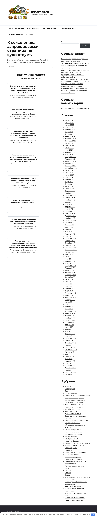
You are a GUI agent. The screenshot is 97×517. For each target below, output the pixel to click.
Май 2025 (69, 150)
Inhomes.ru (40, 12)
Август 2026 (69, 120)
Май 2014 (68, 259)
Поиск (63, 41)
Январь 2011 (70, 341)
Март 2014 (69, 263)
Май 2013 (68, 286)
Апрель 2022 (70, 191)
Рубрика (68, 470)
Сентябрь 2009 (71, 375)
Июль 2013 (69, 282)
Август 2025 (69, 143)
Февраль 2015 (70, 238)
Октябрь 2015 (70, 220)
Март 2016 (69, 209)
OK (93, 514)
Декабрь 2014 (70, 243)
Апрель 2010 (70, 361)
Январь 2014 (70, 268)
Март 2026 (69, 132)
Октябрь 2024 (70, 166)
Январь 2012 (70, 313)
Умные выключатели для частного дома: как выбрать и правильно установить (75, 66)
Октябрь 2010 (70, 347)
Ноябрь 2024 (70, 164)
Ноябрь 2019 (70, 200)
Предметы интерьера (74, 459)
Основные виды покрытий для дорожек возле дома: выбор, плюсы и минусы (23, 181)
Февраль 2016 (70, 211)
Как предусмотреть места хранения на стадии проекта (23, 201)
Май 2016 (68, 204)
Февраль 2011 (70, 338)
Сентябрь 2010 (71, 350)
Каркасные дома (69, 28)
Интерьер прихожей (73, 430)
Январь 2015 (70, 241)
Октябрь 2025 (70, 141)
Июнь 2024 (69, 175)
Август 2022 (70, 186)
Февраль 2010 (70, 366)
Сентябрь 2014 (71, 250)
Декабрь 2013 (70, 270)
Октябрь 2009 (70, 372)
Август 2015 (69, 225)
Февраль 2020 (71, 195)
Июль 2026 (69, 123)
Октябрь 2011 (70, 320)
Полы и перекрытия (73, 457)
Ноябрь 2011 (70, 318)
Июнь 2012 (69, 302)
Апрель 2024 (70, 179)
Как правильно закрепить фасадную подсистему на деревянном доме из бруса (23, 112)
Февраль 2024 (70, 184)
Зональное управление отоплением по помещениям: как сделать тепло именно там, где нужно (23, 134)
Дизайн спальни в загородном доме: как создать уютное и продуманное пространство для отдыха (23, 89)
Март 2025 (69, 154)
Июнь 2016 (69, 202)
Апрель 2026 (70, 130)
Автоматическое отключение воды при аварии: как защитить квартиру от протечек (23, 222)
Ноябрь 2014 (70, 245)
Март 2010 (69, 363)
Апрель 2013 (70, 288)
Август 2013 (69, 279)
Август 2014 (69, 252)
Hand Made (69, 386)
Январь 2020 (70, 198)
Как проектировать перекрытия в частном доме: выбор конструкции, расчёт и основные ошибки (75, 81)
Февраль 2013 (70, 293)
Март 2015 (69, 236)
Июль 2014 (69, 254)
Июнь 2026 (69, 125)
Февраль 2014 (70, 266)
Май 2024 (69, 177)
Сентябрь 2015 (70, 223)
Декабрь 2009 (70, 368)
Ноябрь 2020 (70, 193)
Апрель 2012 (70, 307)
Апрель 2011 (70, 334)
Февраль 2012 (70, 311)
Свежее (29, 34)
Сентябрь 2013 (71, 277)
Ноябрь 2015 (70, 218)
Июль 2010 (69, 354)
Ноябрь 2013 (70, 272)
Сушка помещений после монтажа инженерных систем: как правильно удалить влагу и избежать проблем (23, 158)
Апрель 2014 (70, 261)
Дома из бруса (33, 28)
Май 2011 (68, 331)
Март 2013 (69, 291)
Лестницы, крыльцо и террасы (77, 443)
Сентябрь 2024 (71, 168)
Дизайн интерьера (16, 28)
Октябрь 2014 (70, 248)
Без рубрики (70, 389)
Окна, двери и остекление (75, 452)
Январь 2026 (70, 136)
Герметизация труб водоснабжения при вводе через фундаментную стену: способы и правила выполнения (23, 244)
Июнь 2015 (69, 229)
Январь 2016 (70, 213)
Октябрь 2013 (70, 275)
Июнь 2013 (69, 284)
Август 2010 (69, 352)
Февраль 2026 (70, 134)
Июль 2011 (69, 327)
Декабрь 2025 (70, 139)
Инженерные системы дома (76, 420)
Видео (67, 391)
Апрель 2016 (70, 207)
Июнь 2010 (69, 356)
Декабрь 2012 (70, 297)
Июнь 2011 (69, 329)
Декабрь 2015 (70, 216)
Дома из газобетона (50, 28)
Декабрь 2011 (70, 316)
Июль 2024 (69, 173)
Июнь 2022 (69, 189)
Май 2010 (68, 359)
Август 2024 (70, 170)
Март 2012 (69, 309)
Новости (68, 450)
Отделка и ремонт (16, 34)
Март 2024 (69, 182)
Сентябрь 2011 (70, 322)
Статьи (67, 475)
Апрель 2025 (70, 152)
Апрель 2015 (70, 234)
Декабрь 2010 (70, 343)
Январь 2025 (70, 159)
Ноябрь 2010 (70, 345)
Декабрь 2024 (70, 161)
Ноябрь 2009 (70, 370)
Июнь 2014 (69, 257)
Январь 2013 (70, 295)
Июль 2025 (69, 145)
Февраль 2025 (70, 157)
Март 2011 (69, 336)
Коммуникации (71, 439)
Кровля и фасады (72, 441)
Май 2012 (68, 304)
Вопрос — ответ (71, 393)
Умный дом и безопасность (76, 482)
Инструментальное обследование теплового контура (75, 425)
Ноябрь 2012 (70, 300)
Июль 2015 (69, 227)
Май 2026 (69, 127)
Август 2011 (69, 325)
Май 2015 (68, 232)
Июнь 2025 (69, 148)
